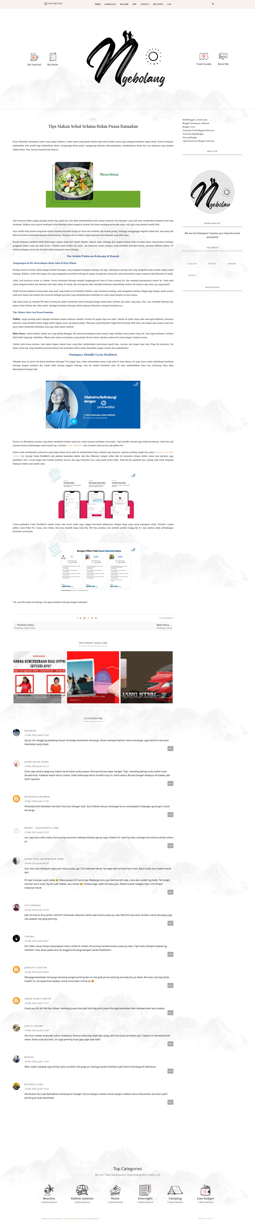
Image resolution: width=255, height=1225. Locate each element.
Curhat (93, 119)
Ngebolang (110, 4)
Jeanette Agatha (35, 967)
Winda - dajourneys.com (41, 827)
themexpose (70, 1218)
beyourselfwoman (37, 796)
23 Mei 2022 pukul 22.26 (36, 801)
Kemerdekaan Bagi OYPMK (31, 697)
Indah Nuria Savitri (38, 998)
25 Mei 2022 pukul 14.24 (36, 1088)
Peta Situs (158, 4)
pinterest (212, 264)
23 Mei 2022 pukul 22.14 (36, 766)
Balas (170, 748)
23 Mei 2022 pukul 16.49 (36, 735)
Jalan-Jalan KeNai (36, 761)
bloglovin (192, 264)
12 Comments (166, 618)
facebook (192, 275)
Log (169, 4)
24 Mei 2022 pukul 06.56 (36, 863)
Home (97, 4)
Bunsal (29, 1057)
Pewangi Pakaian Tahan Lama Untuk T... (87, 698)
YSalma (29, 936)
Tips (134, 4)
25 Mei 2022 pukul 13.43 (36, 1061)
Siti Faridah (32, 905)
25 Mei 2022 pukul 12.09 (36, 1030)
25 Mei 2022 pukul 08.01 (36, 940)
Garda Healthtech (75, 445)
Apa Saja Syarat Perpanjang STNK (144, 697)
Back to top (205, 1218)
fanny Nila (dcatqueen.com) (44, 859)
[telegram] (85, 618)
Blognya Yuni (33, 1084)
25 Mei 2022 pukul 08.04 (36, 972)
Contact (144, 4)
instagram (232, 264)
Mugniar (30, 730)
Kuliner (124, 4)
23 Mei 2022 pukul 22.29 (36, 832)
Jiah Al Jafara (33, 1026)
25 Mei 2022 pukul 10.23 (36, 1003)
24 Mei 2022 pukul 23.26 (36, 909)
